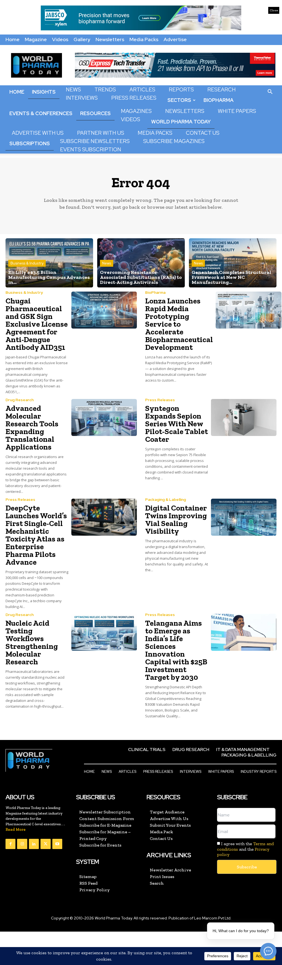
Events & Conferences (40, 113)
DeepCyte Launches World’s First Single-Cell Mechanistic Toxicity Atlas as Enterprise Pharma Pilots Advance (36, 535)
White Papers (237, 111)
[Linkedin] (34, 844)
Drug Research (20, 400)
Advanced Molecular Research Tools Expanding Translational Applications (32, 427)
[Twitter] (45, 844)
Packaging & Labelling (165, 499)
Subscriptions (29, 143)
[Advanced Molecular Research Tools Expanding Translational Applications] (104, 417)
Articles (142, 89)
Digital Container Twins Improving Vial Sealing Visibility (176, 519)
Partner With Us (100, 132)
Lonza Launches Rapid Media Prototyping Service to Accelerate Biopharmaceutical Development (179, 324)
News (73, 89)
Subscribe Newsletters (95, 141)
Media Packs (143, 39)
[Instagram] (22, 844)
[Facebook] (10, 844)
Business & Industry (27, 263)
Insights (44, 92)
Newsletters (110, 39)
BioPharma (219, 100)
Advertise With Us (38, 132)
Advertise (175, 39)
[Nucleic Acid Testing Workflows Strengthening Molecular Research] (104, 632)
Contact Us (202, 132)
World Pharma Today (181, 121)
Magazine (36, 39)
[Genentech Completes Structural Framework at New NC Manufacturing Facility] (232, 262)
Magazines (136, 111)
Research (221, 89)
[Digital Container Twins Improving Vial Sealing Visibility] (244, 517)
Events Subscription (90, 149)
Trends (105, 89)
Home (13, 39)
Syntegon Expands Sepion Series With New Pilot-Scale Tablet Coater (176, 424)
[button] (269, 92)
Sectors (179, 100)
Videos (60, 39)
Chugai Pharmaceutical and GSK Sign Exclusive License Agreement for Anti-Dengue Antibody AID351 (37, 324)
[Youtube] (57, 844)
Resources (95, 113)
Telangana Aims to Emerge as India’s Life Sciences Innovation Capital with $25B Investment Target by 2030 (176, 650)
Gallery (82, 39)
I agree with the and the (245, 849)
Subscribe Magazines (174, 141)
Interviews (82, 97)
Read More (16, 829)
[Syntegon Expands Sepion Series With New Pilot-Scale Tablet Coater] (244, 417)
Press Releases (133, 97)
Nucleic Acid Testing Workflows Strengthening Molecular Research (32, 642)
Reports (181, 89)
